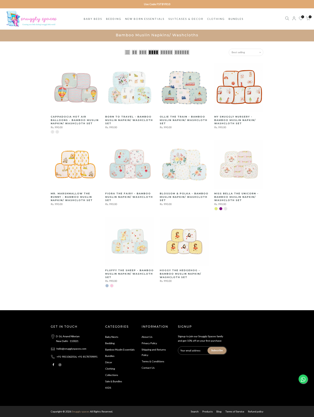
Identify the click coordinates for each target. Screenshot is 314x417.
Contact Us (148, 367)
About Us (147, 336)
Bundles (109, 355)
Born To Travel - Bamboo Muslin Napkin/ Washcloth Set (129, 120)
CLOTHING (216, 18)
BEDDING (113, 18)
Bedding (110, 343)
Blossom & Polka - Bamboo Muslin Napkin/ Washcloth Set (184, 197)
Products (207, 411)
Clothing (110, 368)
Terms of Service (234, 411)
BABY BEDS (93, 18)
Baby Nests (111, 336)
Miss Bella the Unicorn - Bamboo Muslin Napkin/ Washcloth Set (236, 197)
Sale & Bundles (113, 381)
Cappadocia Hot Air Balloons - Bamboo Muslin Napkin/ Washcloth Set (75, 120)
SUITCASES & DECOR (185, 18)
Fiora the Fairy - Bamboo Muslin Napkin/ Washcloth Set (129, 197)
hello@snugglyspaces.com (71, 348)
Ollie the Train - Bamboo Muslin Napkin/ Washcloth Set (183, 120)
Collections (111, 374)
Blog (219, 411)
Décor (108, 362)
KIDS (108, 387)
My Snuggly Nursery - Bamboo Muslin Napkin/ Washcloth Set (235, 120)
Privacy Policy (149, 343)
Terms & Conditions (153, 361)
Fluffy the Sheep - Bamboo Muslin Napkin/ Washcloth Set (129, 273)
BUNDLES (236, 18)
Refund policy (255, 411)
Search (195, 411)
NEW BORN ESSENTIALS (145, 18)
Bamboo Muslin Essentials (120, 349)
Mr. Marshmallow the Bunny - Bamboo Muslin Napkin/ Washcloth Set (72, 197)
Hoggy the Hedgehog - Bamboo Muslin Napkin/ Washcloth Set (180, 273)
